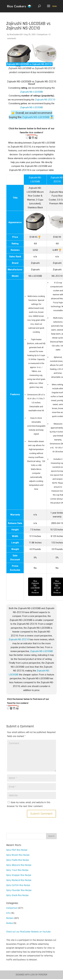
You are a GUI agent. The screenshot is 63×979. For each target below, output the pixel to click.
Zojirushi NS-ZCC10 (45, 99)
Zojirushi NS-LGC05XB (31, 91)
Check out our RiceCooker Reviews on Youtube (28, 931)
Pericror (42, 974)
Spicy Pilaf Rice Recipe (16, 850)
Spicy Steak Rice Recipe (17, 895)
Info (8, 913)
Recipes (10, 918)
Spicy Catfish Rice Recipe (18, 885)
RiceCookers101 (16, 34)
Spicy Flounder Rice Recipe (18, 890)
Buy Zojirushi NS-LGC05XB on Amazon (35, 587)
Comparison (42, 34)
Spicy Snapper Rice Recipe (18, 875)
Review (9, 923)
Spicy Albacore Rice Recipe (18, 865)
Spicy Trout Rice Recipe (17, 870)
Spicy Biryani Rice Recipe (18, 855)
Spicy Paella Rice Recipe (17, 860)
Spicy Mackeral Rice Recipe (18, 880)
